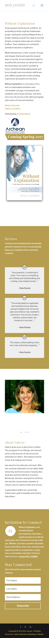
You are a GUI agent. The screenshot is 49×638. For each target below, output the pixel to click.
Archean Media (23, 114)
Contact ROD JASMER (28, 556)
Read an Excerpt (12, 105)
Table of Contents (12, 109)
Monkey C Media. (36, 634)
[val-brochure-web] (24, 436)
